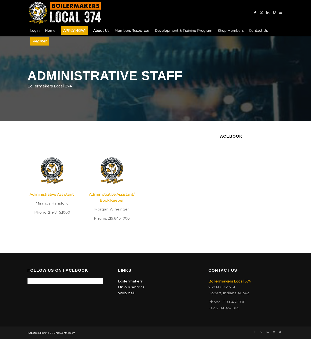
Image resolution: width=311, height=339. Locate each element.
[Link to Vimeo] (274, 13)
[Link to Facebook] (255, 13)
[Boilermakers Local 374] (65, 12)
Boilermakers (130, 281)
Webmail (126, 293)
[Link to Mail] (280, 13)
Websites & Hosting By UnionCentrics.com (51, 332)
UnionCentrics (131, 287)
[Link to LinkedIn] (267, 13)
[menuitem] (35, 30)
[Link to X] (261, 13)
